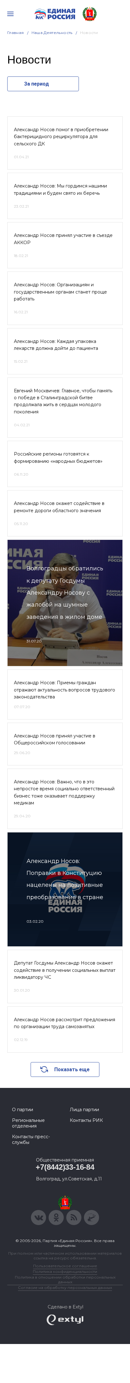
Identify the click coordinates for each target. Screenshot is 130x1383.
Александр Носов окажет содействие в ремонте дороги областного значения (59, 507)
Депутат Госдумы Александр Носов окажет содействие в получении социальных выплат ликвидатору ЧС (64, 970)
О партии (22, 1109)
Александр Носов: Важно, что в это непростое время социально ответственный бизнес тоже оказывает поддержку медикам (64, 792)
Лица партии (84, 1109)
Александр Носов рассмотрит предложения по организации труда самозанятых (64, 1023)
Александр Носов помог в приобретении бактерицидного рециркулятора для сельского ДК (61, 137)
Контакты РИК (86, 1120)
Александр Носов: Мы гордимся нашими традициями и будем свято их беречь (60, 189)
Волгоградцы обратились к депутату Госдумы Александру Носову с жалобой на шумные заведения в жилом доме (65, 592)
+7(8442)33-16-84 (65, 1167)
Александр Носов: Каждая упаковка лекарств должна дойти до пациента (56, 345)
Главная (15, 32)
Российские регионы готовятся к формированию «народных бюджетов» (58, 457)
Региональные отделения (28, 1123)
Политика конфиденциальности (65, 1271)
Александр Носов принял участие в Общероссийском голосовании (54, 739)
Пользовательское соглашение (65, 1265)
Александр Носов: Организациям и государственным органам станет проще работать (60, 292)
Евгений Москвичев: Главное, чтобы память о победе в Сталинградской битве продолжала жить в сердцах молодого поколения (63, 401)
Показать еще (72, 1069)
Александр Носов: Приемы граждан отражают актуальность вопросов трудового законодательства (64, 690)
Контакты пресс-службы (31, 1139)
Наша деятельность (52, 32)
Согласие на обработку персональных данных (65, 1287)
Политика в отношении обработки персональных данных (65, 1279)
